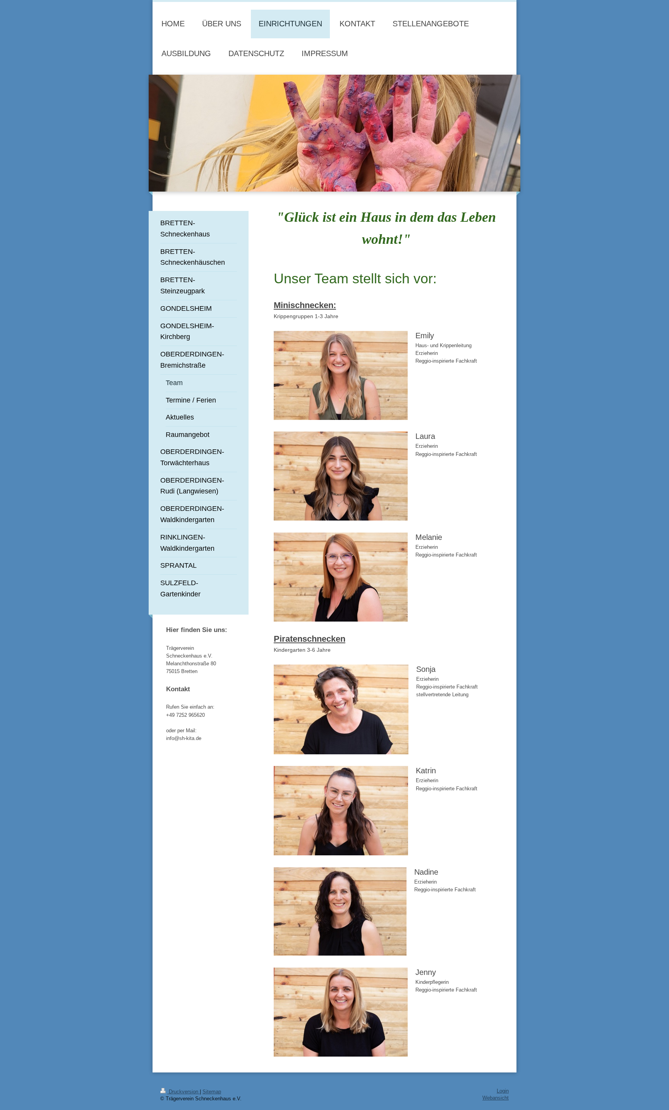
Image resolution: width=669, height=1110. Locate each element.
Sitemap (211, 1092)
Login (503, 1091)
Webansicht (495, 1098)
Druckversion (183, 1092)
